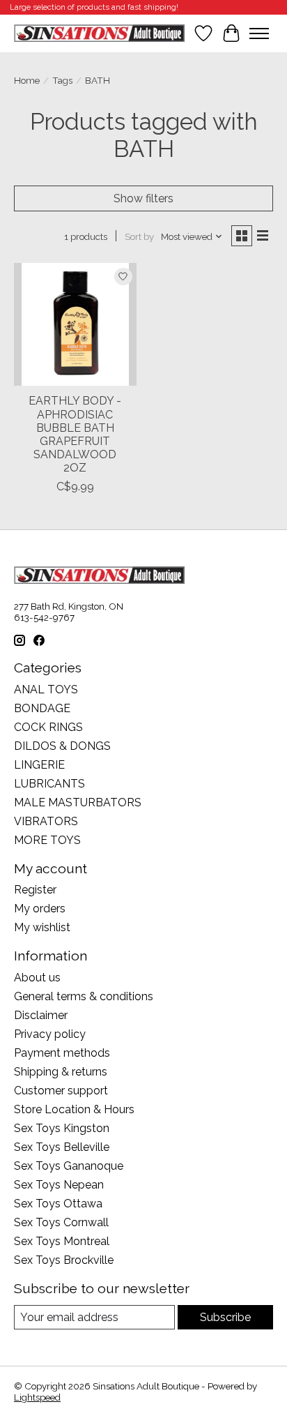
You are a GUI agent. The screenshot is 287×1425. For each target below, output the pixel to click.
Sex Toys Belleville (61, 1147)
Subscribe (225, 1317)
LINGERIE (39, 764)
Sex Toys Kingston (61, 1128)
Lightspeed (37, 1397)
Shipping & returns (60, 1071)
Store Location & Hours (74, 1109)
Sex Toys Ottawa (58, 1203)
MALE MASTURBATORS (77, 802)
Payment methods (62, 1053)
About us (37, 977)
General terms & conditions (83, 996)
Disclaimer (41, 1015)
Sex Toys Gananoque (68, 1166)
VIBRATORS (46, 821)
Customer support (61, 1090)
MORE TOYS (47, 840)
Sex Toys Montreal (61, 1241)
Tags (62, 80)
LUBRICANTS (49, 783)
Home (27, 80)
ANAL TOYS (46, 689)
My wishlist (42, 927)
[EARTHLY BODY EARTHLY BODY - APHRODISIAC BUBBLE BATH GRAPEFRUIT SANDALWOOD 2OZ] (75, 324)
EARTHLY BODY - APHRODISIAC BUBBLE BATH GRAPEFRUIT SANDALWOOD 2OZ (75, 434)
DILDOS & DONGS (62, 746)
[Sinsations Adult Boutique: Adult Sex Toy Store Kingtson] (99, 33)
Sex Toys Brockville (64, 1260)
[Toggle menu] (259, 33)
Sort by (139, 236)
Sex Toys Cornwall (61, 1222)
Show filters (143, 198)
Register (35, 889)
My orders (39, 908)
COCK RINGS (48, 727)
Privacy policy (50, 1034)
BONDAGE (42, 708)
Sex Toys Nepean (59, 1184)
